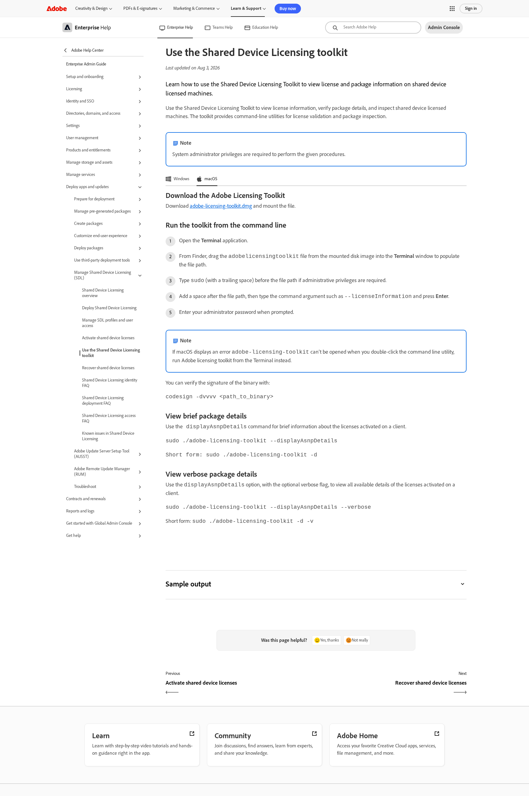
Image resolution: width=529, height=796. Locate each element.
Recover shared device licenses (108, 367)
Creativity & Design (91, 8)
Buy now (288, 8)
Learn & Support (246, 8)
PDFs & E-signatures (140, 8)
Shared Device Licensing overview (103, 293)
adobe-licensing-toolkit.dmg (221, 206)
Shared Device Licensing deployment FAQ (103, 400)
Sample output (188, 583)
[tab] (177, 179)
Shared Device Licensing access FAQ (109, 418)
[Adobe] (56, 8)
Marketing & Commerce (194, 8)
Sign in (471, 8)
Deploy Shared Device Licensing (109, 308)
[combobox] (373, 27)
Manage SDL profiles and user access (107, 323)
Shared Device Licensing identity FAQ (109, 383)
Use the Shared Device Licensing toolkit (111, 353)
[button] (452, 8)
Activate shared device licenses (108, 337)
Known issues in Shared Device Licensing (108, 436)
